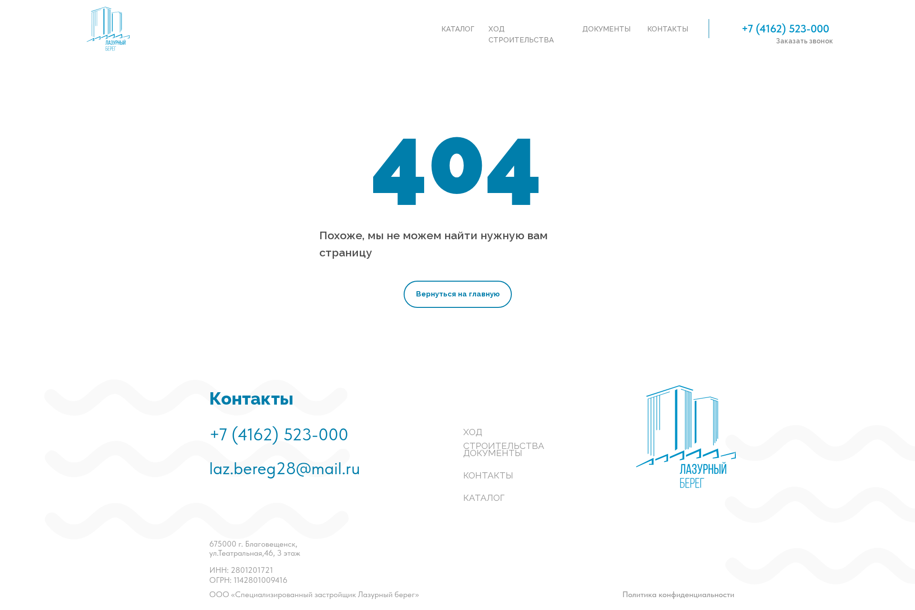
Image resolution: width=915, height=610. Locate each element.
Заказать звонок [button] (804, 41)
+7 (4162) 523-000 (785, 28)
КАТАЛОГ (484, 497)
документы (606, 29)
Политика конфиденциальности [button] (678, 594)
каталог (457, 29)
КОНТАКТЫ (488, 475)
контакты (667, 29)
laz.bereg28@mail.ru (284, 468)
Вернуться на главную (458, 294)
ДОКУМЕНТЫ (492, 452)
